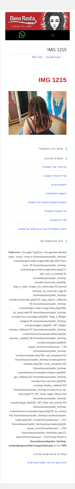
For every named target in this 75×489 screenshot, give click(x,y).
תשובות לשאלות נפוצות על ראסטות (47, 202)
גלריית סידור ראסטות (55, 175)
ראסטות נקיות (58, 184)
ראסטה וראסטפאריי (55, 193)
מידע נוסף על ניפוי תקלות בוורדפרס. (46, 462)
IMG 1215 (37, 57)
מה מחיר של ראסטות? (54, 166)
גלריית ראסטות (58, 220)
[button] (53, 35)
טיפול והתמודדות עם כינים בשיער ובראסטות (42, 228)
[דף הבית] (65, 57)
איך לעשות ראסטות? (55, 211)
